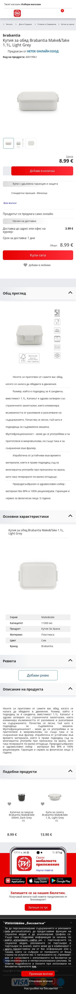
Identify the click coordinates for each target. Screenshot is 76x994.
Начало (9, 24)
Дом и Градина (25, 24)
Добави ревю (38, 675)
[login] (68, 13)
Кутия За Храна (50, 628)
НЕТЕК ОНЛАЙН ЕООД (43, 51)
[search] (51, 13)
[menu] (7, 13)
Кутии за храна (67, 24)
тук (34, 966)
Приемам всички (41, 974)
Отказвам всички (41, 981)
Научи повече (44, 870)
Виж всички (10, 203)
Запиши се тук (38, 907)
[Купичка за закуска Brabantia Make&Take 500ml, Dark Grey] (21, 795)
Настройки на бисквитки (41, 988)
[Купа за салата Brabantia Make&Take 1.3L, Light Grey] (55, 795)
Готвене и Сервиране (46, 24)
